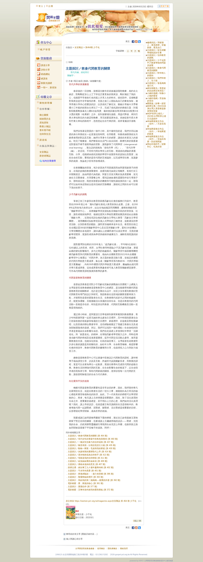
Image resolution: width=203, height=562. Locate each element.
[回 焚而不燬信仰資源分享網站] (164, 6)
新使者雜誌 (45, 155)
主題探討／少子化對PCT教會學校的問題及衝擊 (156, 63)
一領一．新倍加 (48, 87)
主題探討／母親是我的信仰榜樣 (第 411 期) (87, 458)
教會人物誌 (45, 126)
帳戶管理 (45, 49)
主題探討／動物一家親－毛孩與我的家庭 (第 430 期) (92, 448)
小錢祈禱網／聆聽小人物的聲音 (156, 94)
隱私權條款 (112, 548)
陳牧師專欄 (45, 103)
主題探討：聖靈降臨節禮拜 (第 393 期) (85, 477)
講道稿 (43, 140)
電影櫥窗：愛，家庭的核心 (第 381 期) (85, 483)
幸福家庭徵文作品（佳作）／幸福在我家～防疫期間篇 (156, 139)
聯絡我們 (124, 548)
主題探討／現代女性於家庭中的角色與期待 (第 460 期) (93, 439)
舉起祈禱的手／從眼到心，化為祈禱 (156, 145)
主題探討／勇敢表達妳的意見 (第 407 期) (86, 464)
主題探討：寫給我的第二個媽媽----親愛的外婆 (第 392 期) (94, 480)
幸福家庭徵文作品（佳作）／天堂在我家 (156, 123)
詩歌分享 (45, 69)
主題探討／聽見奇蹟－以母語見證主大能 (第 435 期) (92, 445)
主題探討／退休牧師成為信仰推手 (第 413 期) (88, 455)
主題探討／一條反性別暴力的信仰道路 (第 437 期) (91, 442)
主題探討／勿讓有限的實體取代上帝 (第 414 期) (89, 451)
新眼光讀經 (46, 83)
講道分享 (45, 65)
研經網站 (45, 74)
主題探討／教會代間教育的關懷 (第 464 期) (87, 436)
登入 (41, 6)
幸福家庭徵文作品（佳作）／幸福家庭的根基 (156, 131)
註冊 (51, 6)
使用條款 (101, 548)
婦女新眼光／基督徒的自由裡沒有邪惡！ (156, 89)
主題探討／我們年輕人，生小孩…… (156, 79)
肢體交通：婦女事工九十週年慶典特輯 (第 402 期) (91, 467)
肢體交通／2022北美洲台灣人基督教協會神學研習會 (156, 108)
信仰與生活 (45, 134)
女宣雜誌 (43, 152)
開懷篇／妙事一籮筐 (156, 103)
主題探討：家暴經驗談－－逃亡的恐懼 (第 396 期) (91, 474)
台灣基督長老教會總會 (84, 548)
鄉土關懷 (43, 115)
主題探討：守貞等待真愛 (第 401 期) (84, 470)
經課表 (44, 78)
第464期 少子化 (92, 47)
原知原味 (43, 122)
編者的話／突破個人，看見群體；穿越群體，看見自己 (156, 45)
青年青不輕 (45, 130)
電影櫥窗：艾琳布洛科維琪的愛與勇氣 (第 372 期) (91, 489)
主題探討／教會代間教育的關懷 (156, 69)
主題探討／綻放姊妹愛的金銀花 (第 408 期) (87, 461)
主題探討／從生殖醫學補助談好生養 (156, 51)
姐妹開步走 (45, 118)
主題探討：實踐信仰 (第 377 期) (82, 486)
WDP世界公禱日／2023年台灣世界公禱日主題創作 (156, 116)
